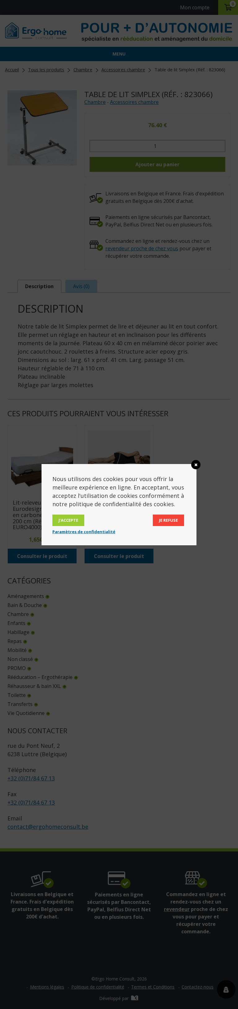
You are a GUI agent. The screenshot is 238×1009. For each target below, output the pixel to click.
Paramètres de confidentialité (83, 531)
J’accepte (68, 520)
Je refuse (168, 520)
